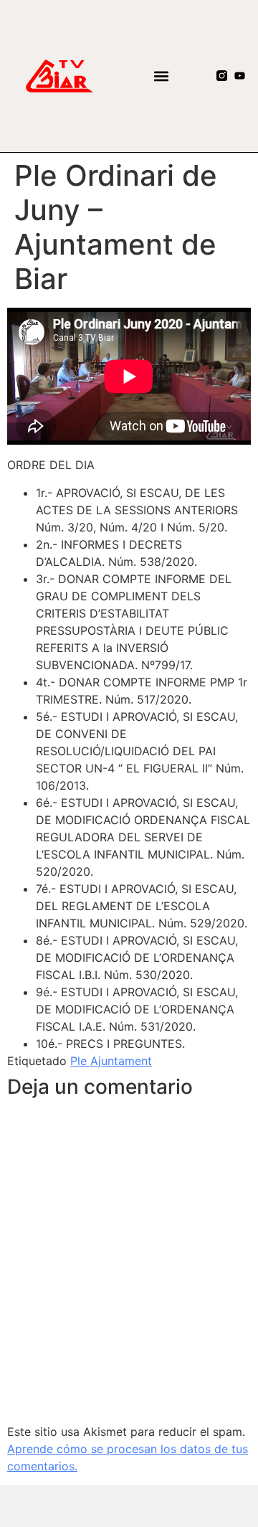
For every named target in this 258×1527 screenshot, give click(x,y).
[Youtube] (239, 75)
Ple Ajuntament (111, 1061)
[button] (161, 76)
